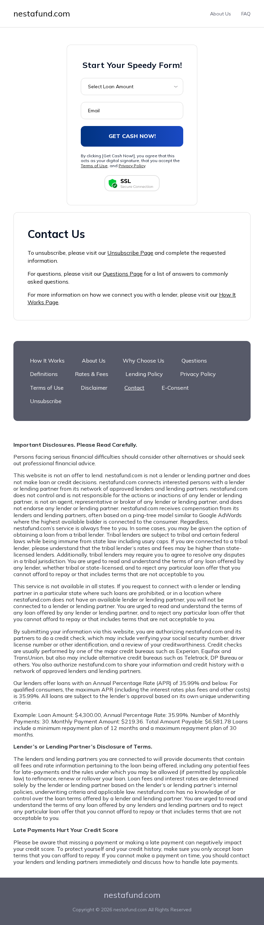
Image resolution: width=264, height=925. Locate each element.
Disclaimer (94, 387)
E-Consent (175, 387)
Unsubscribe (46, 401)
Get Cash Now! (132, 136)
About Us (220, 14)
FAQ (246, 14)
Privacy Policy (132, 165)
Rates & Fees (91, 373)
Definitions (44, 373)
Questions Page (123, 273)
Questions (194, 360)
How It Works (47, 360)
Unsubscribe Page (130, 252)
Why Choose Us (143, 360)
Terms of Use (94, 165)
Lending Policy (144, 373)
